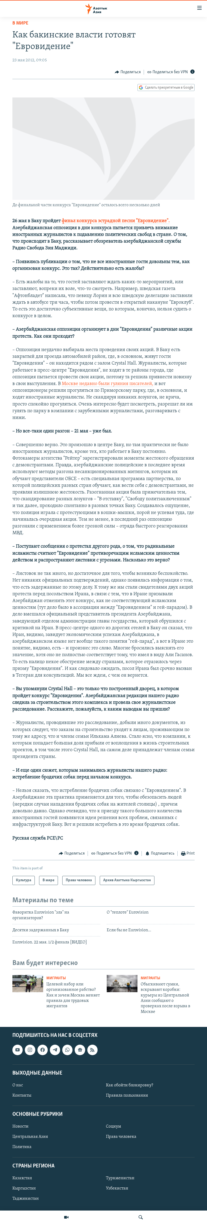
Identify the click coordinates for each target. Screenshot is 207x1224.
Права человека (121, 1137)
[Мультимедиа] (66, 1217)
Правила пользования (127, 1095)
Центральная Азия (30, 1137)
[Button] (128, 72)
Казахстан (22, 1178)
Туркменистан (120, 1178)
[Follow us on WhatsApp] (67, 1050)
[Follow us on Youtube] (17, 1050)
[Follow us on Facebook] (42, 1050)
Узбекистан (117, 1188)
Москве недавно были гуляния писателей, (107, 384)
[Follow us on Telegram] (55, 1050)
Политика (22, 1147)
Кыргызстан (24, 1188)
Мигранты (56, 978)
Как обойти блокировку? (129, 1085)
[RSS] (92, 1050)
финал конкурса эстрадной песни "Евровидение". (116, 221)
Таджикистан (25, 1199)
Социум (113, 1127)
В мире (20, 23)
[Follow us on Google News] (80, 1050)
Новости (20, 1127)
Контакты (21, 1095)
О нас (17, 1085)
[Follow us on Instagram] (30, 1050)
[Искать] (141, 1217)
